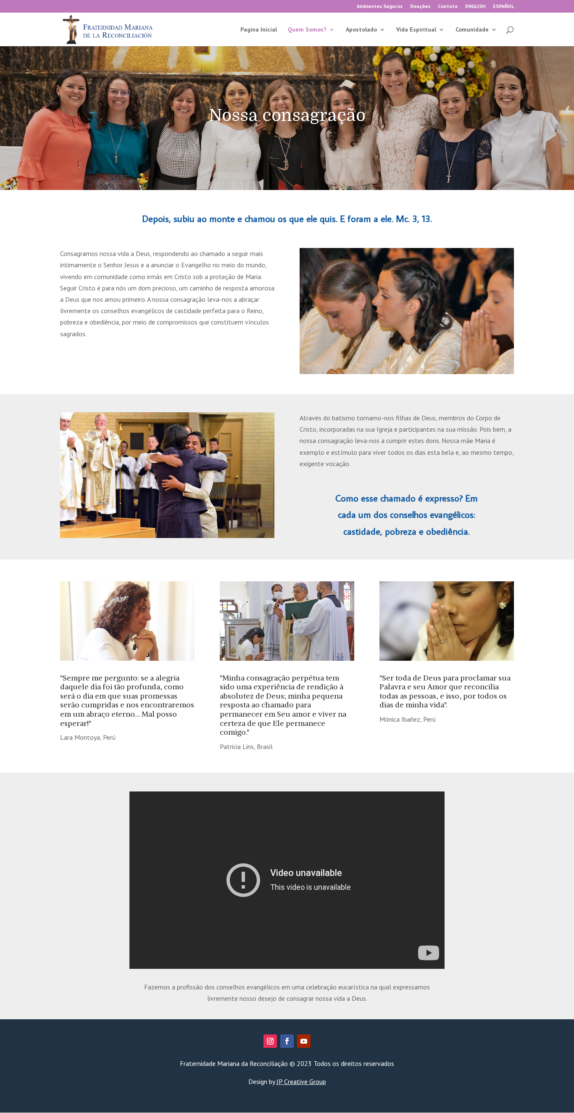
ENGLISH (475, 6)
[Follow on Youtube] (304, 1041)
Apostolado (361, 29)
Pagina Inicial (258, 29)
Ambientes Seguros (380, 6)
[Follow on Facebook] (287, 1041)
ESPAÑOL (503, 6)
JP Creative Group (301, 1081)
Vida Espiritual (416, 29)
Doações (420, 6)
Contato (448, 6)
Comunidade (472, 29)
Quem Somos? (307, 29)
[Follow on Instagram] (270, 1041)
